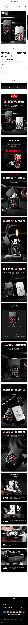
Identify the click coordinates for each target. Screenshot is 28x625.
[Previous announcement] (2, 1)
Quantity (3, 73)
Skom (8, 617)
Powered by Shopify (14, 617)
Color (2, 67)
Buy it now (14, 84)
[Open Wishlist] (22, 6)
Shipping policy (15, 619)
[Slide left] (11, 48)
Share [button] (3, 64)
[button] (2, 6)
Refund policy (14, 621)
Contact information (7, 619)
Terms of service (23, 619)
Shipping (9, 61)
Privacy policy (21, 617)
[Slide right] (16, 48)
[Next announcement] (25, 1)
